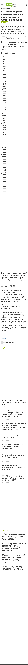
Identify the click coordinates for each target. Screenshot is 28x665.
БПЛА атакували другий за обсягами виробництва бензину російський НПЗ (13, 467)
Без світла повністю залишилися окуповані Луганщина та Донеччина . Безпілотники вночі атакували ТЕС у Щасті (14, 426)
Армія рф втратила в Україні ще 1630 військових (13, 437)
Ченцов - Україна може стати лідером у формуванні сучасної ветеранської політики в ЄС (14, 547)
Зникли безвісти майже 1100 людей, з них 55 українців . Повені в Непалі (12, 446)
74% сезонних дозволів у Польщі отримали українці (12, 567)
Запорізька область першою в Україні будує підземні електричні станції (13, 457)
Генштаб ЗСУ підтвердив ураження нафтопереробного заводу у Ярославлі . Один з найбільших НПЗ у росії (12, 414)
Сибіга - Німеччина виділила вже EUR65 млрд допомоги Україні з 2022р (13, 536)
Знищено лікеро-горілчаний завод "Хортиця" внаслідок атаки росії (14, 402)
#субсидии (3, 338)
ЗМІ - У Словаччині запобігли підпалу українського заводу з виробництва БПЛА (13, 478)
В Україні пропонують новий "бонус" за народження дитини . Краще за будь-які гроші (13, 558)
